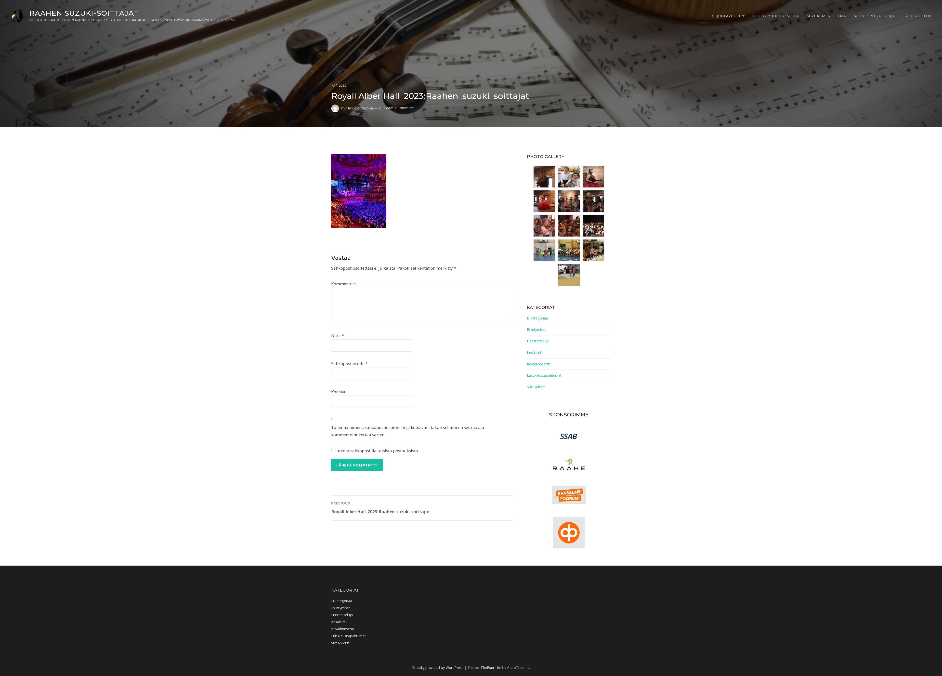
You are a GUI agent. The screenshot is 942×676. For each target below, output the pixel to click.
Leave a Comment (399, 108)
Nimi (337, 335)
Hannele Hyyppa (359, 108)
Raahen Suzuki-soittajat (84, 13)
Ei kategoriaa (537, 318)
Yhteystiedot (920, 15)
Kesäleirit (534, 352)
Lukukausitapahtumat (544, 375)
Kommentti (343, 284)
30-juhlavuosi (725, 15)
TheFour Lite (491, 667)
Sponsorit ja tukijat (876, 15)
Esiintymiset (536, 329)
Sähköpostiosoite (349, 363)
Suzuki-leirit (536, 386)
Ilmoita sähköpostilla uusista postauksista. (377, 450)
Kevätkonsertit (538, 364)
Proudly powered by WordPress (437, 667)
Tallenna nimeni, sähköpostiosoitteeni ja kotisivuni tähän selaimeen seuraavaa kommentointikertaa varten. (407, 431)
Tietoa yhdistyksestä (776, 15)
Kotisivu (339, 392)
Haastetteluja (538, 341)
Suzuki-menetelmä (826, 15)
